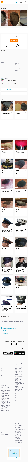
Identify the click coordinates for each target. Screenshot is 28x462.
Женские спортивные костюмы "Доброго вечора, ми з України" (20, 367)
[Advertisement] (14, 30)
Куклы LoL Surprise (19, 376)
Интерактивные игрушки (4, 428)
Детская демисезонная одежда (18, 379)
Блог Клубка (17, 427)
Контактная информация (18, 432)
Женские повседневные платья (4, 377)
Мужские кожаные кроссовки (19, 405)
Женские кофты (4, 379)
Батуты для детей (5, 423)
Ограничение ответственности (18, 435)
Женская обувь (4, 368)
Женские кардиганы (5, 366)
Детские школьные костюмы (5, 399)
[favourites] (7, 2)
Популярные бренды (20, 429)
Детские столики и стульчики (19, 390)
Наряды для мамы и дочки (19, 372)
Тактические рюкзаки (6, 381)
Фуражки (3, 317)
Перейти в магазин (8, 89)
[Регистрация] (21, 2)
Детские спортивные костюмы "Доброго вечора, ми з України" (5, 407)
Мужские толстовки (19, 414)
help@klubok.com (19, 440)
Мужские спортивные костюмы (20, 398)
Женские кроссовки (19, 360)
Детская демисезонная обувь (19, 387)
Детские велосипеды (5, 410)
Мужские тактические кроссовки (20, 419)
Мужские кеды (18, 395)
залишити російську (14, 457)
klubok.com (2, 2)
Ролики (2, 425)
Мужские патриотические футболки (18, 402)
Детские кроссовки (5, 430)
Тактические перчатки (17, 408)
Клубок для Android (19, 444)
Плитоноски (3, 373)
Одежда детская (4, 393)
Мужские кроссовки (19, 393)
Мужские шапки (18, 71)
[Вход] (26, 2)
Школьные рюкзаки (5, 432)
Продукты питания (5, 415)
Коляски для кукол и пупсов (5, 418)
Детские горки (4, 385)
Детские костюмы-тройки (5, 396)
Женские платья (4, 365)
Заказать (14, 40)
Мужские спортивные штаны (20, 411)
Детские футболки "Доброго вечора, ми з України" (5, 402)
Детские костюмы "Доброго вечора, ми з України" (5, 390)
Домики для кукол (5, 387)
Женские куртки (4, 360)
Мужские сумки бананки (18, 416)
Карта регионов (18, 425)
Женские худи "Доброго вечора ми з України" (19, 363)
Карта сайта (17, 423)
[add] (16, 2)
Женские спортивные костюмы (6, 362)
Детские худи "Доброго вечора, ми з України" (19, 383)
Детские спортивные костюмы (5, 435)
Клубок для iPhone (19, 442)
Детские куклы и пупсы (4, 421)
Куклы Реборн (4, 413)
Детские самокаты (19, 374)
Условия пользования (18, 438)
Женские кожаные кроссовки (5, 371)
